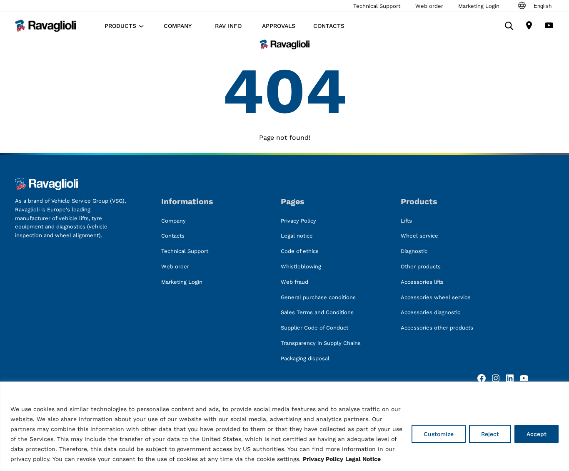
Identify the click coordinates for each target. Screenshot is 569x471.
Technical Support (376, 6)
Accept (537, 434)
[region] (284, 426)
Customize (439, 434)
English (543, 6)
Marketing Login (478, 6)
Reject (490, 434)
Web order (429, 6)
